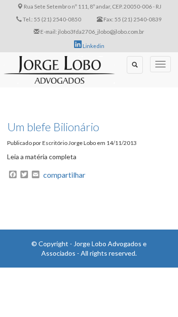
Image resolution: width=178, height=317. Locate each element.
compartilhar (64, 175)
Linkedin (93, 45)
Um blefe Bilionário (53, 127)
